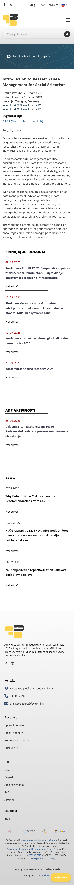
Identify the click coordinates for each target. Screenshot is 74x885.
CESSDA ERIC (34, 855)
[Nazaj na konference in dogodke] (9, 56)
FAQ (42, 4)
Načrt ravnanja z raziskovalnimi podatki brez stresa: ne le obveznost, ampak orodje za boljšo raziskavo (36, 535)
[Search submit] (67, 34)
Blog (32, 4)
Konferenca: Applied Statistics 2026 (29, 369)
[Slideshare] (12, 663)
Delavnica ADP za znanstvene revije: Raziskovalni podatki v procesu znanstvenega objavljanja (36, 431)
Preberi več (11, 286)
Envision (44, 875)
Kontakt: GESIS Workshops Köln (23, 105)
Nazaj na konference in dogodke (32, 56)
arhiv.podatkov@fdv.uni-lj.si (44, 858)
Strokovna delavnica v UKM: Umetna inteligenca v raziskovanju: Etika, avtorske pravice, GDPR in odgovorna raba (34, 308)
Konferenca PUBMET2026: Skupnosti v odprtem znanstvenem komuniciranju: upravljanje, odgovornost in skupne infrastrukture (37, 273)
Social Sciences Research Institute (39, 839)
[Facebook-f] (6, 663)
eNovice (53, 4)
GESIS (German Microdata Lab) (23, 121)
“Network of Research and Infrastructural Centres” (31, 849)
